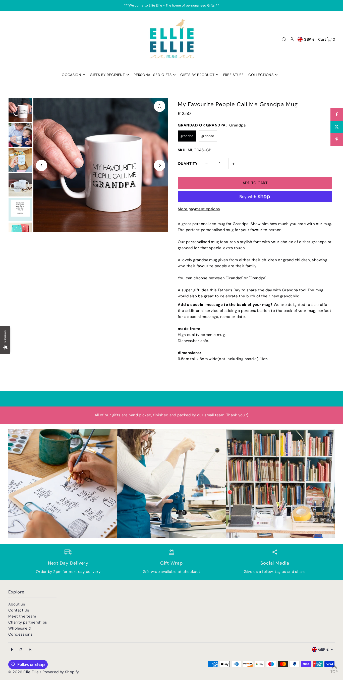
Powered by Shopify (60, 671)
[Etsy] (29, 650)
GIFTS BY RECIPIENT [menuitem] (107, 75)
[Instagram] (20, 650)
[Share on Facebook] (336, 114)
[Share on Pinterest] (336, 139)
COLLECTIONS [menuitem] (261, 75)
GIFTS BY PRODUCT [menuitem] (197, 75)
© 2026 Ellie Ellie (24, 671)
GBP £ (309, 39)
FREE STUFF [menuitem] (233, 75)
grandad (207, 136)
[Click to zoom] (159, 106)
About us (16, 604)
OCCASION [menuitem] (71, 75)
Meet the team (22, 616)
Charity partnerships (27, 622)
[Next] (159, 165)
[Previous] (41, 165)
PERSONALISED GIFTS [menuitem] (153, 75)
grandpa (187, 136)
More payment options (199, 209)
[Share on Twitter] (336, 127)
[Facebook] (12, 650)
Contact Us (18, 610)
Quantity (188, 163)
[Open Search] (284, 39)
